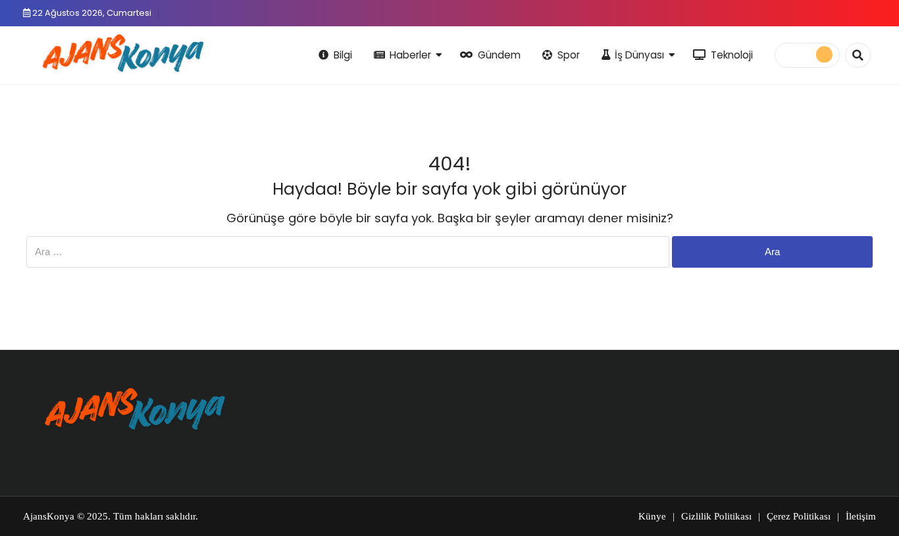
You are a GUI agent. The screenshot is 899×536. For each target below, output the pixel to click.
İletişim (861, 516)
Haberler (410, 55)
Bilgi (343, 55)
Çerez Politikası (799, 516)
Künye (652, 516)
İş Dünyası (639, 55)
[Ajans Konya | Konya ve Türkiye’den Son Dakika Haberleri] (120, 53)
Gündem (499, 55)
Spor (568, 55)
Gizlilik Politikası (716, 516)
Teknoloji (732, 55)
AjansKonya (48, 516)
